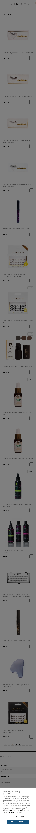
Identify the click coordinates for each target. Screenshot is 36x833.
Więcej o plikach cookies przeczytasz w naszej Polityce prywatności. (16, 811)
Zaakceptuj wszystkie (18, 822)
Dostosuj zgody (18, 816)
